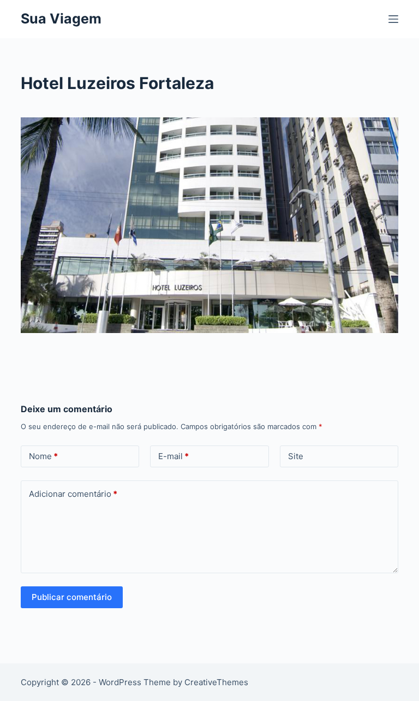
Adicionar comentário (73, 494)
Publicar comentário (72, 597)
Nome (43, 456)
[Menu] (393, 19)
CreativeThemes (216, 682)
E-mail (173, 456)
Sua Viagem (61, 18)
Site (295, 456)
